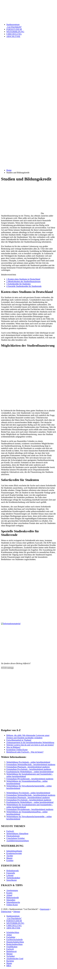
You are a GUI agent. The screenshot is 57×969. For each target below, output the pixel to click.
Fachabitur (10, 937)
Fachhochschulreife (14, 939)
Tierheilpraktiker (13, 878)
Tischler (9, 856)
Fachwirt (10, 831)
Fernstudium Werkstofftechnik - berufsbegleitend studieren (30, 764)
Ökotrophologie (13, 836)
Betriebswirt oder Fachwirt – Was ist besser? (24, 752)
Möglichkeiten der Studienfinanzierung (23, 281)
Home (9, 170)
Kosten (9, 893)
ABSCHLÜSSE (13, 928)
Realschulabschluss (14, 944)
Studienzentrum (14, 25)
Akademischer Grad (14, 958)
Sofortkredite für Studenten (18, 284)
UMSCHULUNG (14, 925)
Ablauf (9, 895)
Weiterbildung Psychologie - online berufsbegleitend (28, 762)
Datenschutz (6, 911)
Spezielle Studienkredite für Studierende (23, 286)
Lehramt (9, 875)
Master (9, 963)
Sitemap (16, 911)
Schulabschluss (12, 932)
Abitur (9, 935)
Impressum (44, 909)
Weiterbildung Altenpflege (17, 833)
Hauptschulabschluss (15, 942)
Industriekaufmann (14, 851)
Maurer (9, 858)
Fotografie (10, 873)
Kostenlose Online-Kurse (17, 749)
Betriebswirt (11, 951)
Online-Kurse (12, 905)
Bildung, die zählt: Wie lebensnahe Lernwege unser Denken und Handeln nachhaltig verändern (27, 736)
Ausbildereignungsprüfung (17, 841)
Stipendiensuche (13, 902)
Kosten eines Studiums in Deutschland (23, 279)
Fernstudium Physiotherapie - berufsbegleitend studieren (29, 779)
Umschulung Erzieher (15, 838)
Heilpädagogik (12, 870)
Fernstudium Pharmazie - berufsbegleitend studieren (28, 767)
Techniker (10, 956)
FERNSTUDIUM (14, 29)
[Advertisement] (28, 81)
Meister (9, 954)
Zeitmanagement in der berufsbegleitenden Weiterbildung (30, 742)
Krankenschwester (14, 853)
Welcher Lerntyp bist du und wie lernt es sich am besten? (30, 745)
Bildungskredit (12, 897)
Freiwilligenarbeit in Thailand (18, 740)
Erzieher (9, 860)
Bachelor (10, 961)
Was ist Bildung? (13, 747)
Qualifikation (11, 947)
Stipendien (10, 900)
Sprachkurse (11, 880)
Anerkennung (12, 890)
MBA (8, 966)
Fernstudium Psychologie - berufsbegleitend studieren (28, 769)
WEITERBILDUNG (15, 31)
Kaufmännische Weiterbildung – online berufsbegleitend (29, 772)
